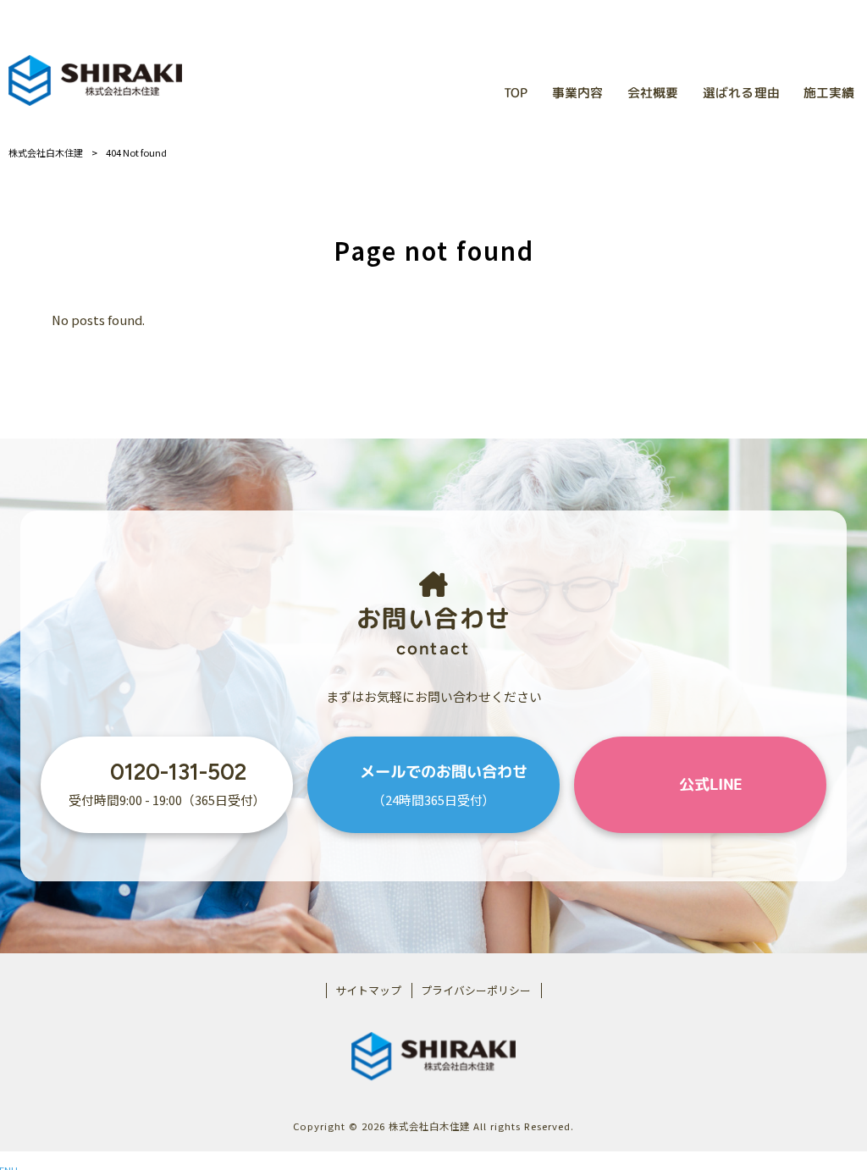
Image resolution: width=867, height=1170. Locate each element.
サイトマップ (368, 990)
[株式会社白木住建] (95, 80)
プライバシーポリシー (476, 990)
